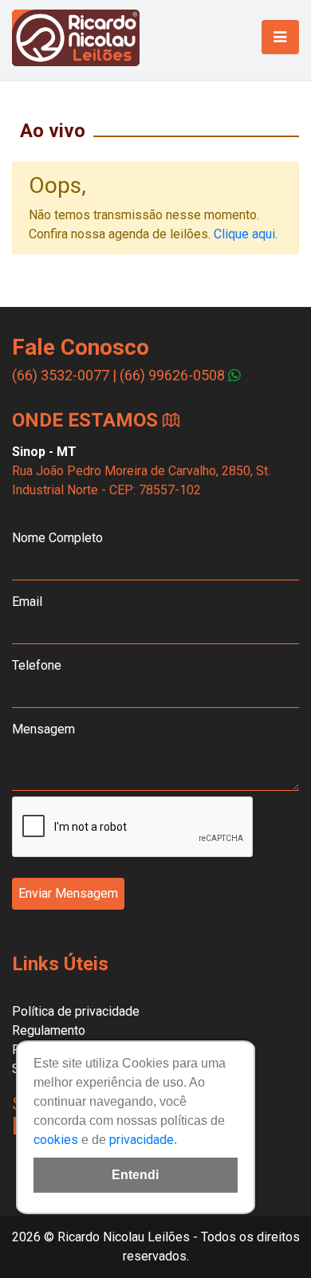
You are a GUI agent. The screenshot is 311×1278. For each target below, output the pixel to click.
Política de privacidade (76, 1011)
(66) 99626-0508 (172, 375)
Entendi (135, 1175)
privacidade (141, 1139)
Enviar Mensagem (68, 893)
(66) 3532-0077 (60, 375)
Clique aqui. (246, 234)
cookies (55, 1139)
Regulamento (48, 1030)
